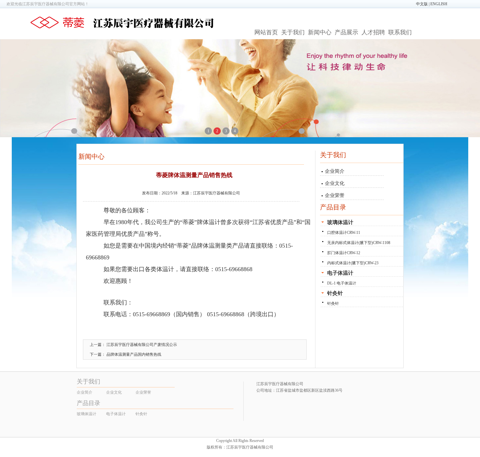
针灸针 (333, 303)
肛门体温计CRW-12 (343, 253)
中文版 (422, 4)
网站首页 (266, 32)
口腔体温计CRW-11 (343, 232)
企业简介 (334, 171)
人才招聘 (373, 32)
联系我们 (400, 32)
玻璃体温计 (86, 414)
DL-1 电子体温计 (341, 283)
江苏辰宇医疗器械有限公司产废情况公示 (141, 344)
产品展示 (346, 32)
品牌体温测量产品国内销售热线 (133, 354)
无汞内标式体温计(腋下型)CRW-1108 (358, 242)
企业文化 (334, 183)
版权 (211, 447)
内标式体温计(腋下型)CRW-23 (352, 263)
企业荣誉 (334, 195)
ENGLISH (438, 4)
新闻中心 (319, 32)
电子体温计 (116, 414)
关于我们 (293, 32)
